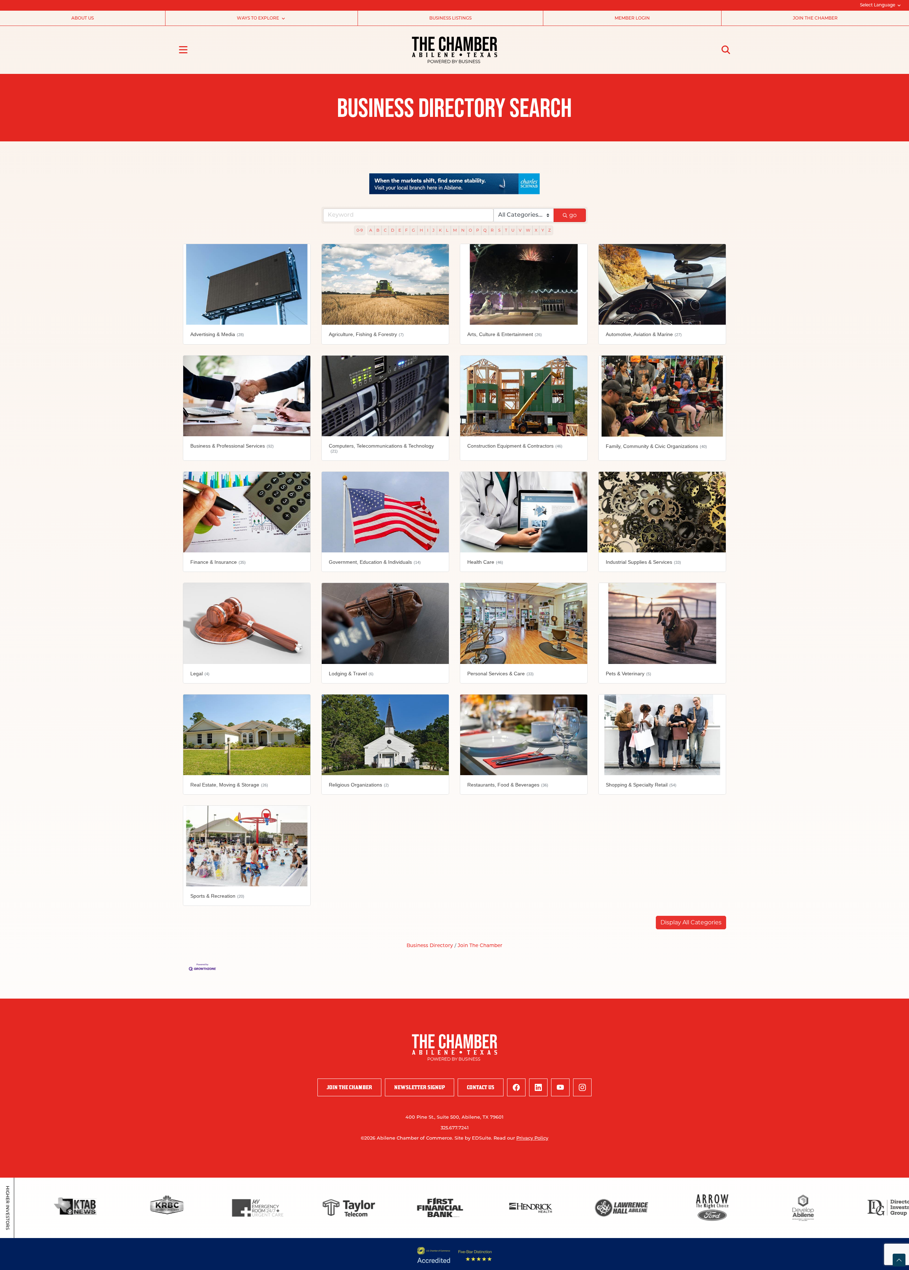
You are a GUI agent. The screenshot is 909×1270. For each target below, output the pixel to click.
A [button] (370, 230)
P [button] (477, 230)
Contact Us (480, 1088)
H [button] (421, 230)
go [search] (573, 215)
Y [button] (542, 230)
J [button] (433, 230)
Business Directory (430, 946)
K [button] (440, 230)
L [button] (447, 230)
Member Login (632, 18)
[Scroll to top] (899, 1260)
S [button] (499, 230)
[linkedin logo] (538, 1088)
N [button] (462, 230)
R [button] (492, 230)
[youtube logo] (560, 1088)
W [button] (528, 230)
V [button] (520, 230)
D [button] (392, 230)
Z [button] (549, 230)
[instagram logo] (582, 1088)
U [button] (513, 230)
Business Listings (450, 18)
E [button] (399, 230)
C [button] (385, 230)
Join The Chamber (480, 946)
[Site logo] (454, 50)
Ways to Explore (258, 18)
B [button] (377, 230)
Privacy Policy (532, 1138)
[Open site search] (725, 49)
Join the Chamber (815, 18)
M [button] (455, 230)
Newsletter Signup (419, 1088)
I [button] (427, 230)
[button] (691, 923)
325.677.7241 (455, 1128)
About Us (82, 18)
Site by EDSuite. (473, 1138)
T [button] (506, 230)
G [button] (413, 230)
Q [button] (484, 230)
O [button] (470, 230)
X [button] (536, 230)
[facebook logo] (516, 1088)
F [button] (406, 230)
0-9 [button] (359, 230)
